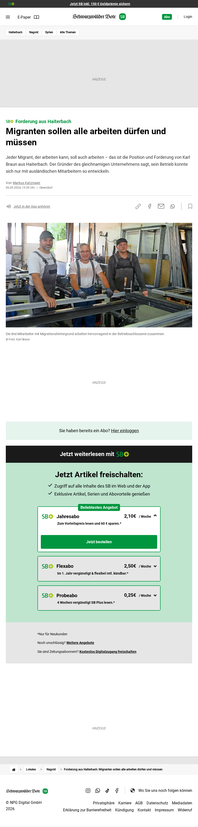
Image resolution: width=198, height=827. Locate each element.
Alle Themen (68, 32)
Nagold (33, 32)
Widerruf (185, 810)
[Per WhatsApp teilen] (172, 206)
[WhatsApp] (98, 790)
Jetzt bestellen (99, 542)
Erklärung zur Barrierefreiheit (87, 810)
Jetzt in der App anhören (32, 206)
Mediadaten (182, 803)
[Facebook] (117, 790)
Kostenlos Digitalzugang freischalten (107, 652)
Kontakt (144, 810)
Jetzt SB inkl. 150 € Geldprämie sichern (100, 4)
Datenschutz (157, 803)
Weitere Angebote (80, 643)
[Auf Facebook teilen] (150, 206)
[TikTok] (107, 790)
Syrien (49, 32)
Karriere (124, 803)
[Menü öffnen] (8, 17)
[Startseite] (14, 769)
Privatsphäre (103, 803)
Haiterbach (15, 32)
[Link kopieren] (138, 206)
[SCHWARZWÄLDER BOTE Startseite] (99, 16)
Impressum (164, 810)
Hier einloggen (125, 430)
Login (188, 17)
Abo (167, 17)
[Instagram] (88, 790)
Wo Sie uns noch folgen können (165, 790)
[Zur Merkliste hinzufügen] (188, 206)
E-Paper (24, 17)
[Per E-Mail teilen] (161, 206)
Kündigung (124, 810)
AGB (139, 803)
